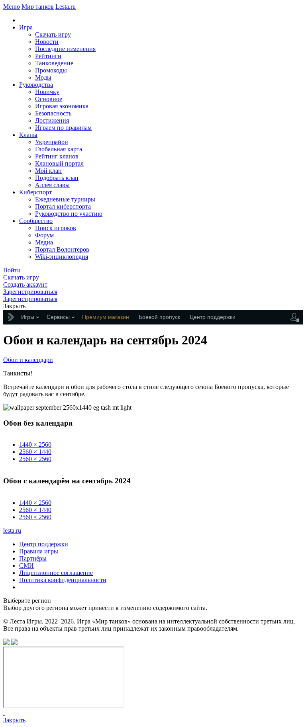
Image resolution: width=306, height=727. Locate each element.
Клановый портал (59, 163)
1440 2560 (35, 444)
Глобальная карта (58, 149)
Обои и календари (28, 359)
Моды (43, 77)
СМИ (26, 565)
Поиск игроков (55, 228)
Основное (48, 99)
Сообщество (36, 220)
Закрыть (14, 720)
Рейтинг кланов (56, 156)
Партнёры (33, 558)
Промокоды (51, 70)
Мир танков (38, 6)
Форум (44, 235)
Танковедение (54, 63)
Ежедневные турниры (65, 199)
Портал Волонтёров (62, 249)
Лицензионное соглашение (56, 572)
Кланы (28, 134)
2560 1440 (35, 451)
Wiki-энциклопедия (61, 256)
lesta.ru (12, 530)
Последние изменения (65, 48)
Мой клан (48, 170)
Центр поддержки (43, 544)
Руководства (36, 84)
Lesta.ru (65, 6)
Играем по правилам (63, 127)
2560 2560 (35, 458)
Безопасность (53, 113)
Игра (26, 27)
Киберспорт (35, 192)
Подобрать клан (56, 177)
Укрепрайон (51, 142)
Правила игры (38, 551)
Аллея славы (52, 185)
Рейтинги (48, 56)
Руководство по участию (68, 213)
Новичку (47, 91)
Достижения (52, 120)
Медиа (44, 242)
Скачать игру (53, 34)
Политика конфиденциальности (62, 580)
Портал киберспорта (63, 206)
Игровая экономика (61, 106)
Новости (47, 41)
